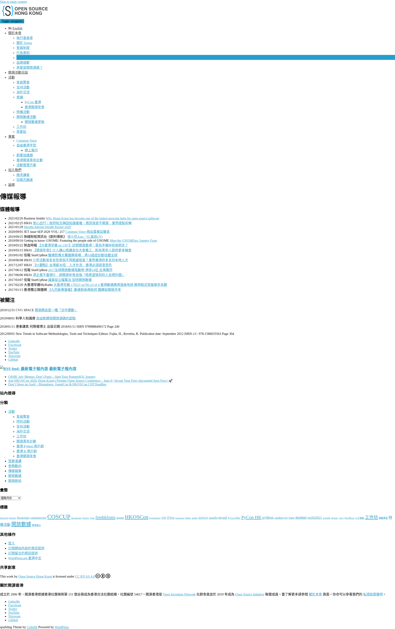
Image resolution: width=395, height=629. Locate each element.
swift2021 (314, 518)
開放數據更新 (34, 122)
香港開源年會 (34, 107)
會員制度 (23, 48)
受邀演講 (14, 461)
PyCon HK (251, 517)
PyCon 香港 (33, 102)
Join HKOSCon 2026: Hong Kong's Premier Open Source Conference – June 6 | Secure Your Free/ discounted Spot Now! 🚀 (90, 380)
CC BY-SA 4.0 (85, 576)
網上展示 (31, 150)
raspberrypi (281, 517)
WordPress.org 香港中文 (24, 558)
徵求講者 (23, 175)
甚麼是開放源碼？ (29, 67)
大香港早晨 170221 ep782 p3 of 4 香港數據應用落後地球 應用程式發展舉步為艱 (110, 285)
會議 (19, 97)
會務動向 (14, 466)
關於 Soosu (24, 43)
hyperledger (155, 518)
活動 (11, 77)
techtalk (326, 518)
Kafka (188, 518)
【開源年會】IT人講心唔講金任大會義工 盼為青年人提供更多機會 (82, 250)
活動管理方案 (26, 165)
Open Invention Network (179, 594)
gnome (120, 517)
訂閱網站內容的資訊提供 (26, 548)
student (301, 517)
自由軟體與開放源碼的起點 (56, 318)
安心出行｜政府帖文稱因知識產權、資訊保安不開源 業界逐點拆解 (82, 223)
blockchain (23, 517)
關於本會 (14, 33)
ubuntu (334, 518)
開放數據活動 (26, 117)
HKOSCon (136, 517)
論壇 (11, 185)
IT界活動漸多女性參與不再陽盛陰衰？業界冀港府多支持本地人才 (80, 260)
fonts (92, 518)
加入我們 (14, 170)
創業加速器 (24, 155)
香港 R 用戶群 (26, 451)
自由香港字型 (26, 145)
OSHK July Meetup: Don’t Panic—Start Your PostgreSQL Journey (52, 376)
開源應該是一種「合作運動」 (56, 310)
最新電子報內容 (63, 369)
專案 (11, 136)
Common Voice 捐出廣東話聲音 (87, 231)
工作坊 (21, 127)
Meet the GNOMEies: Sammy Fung (133, 240)
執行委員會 (24, 38)
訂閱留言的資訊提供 (23, 553)
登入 (11, 543)
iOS (163, 517)
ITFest (170, 517)
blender (12, 518)
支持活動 (23, 87)
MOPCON (203, 518)
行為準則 (23, 53)
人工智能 (359, 518)
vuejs (341, 518)
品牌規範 (23, 62)
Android (4, 518)
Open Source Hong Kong (35, 576)
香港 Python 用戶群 (30, 446)
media (195, 518)
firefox (85, 518)
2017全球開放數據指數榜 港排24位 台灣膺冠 (80, 270)
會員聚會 (23, 82)
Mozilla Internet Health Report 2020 (47, 227)
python (268, 517)
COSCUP (58, 516)
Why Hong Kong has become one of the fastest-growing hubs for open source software (102, 218)
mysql (222, 518)
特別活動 (23, 421)
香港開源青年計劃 (29, 160)
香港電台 (36, 525)
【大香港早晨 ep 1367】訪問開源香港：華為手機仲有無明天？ (83, 245)
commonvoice (38, 517)
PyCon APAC (234, 518)
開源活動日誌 (18, 72)
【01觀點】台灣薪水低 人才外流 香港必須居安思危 (72, 265)
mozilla (213, 517)
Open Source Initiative (249, 594)
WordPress (349, 518)
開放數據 (14, 476)
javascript (179, 518)
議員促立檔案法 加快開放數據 (70, 280)
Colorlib (32, 627)
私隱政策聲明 (373, 594)
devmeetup (76, 518)
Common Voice (26, 140)
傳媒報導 (23, 57)
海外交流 (23, 92)
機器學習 (383, 518)
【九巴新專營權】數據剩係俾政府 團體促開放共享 (84, 289)
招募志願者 (24, 180)
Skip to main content (13, 1)
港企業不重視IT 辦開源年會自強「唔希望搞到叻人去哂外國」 (79, 275)
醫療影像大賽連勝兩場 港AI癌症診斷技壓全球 (82, 255)
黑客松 (21, 131)
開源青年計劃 (26, 441)
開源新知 (14, 481)
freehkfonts (105, 517)
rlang (291, 517)
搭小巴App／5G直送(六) (84, 236)
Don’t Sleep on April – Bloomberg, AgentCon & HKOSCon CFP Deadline (57, 384)
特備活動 (23, 112)
